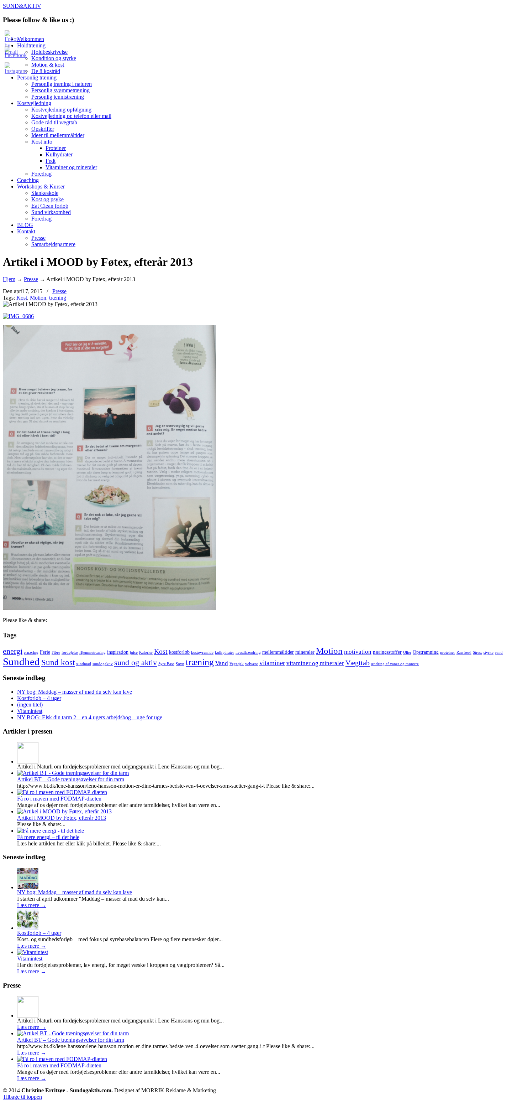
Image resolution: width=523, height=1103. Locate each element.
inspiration (117, 652)
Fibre (56, 652)
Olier (407, 652)
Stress (477, 652)
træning (57, 298)
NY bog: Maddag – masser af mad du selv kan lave (74, 692)
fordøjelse (70, 652)
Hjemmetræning (92, 652)
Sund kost (58, 662)
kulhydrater (224, 652)
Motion (38, 298)
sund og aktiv (135, 662)
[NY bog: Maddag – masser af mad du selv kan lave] (27, 887)
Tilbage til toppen (22, 1097)
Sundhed (21, 661)
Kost (21, 298)
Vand (221, 663)
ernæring (31, 652)
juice (134, 652)
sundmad (83, 664)
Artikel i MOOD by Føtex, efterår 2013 (61, 818)
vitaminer (272, 663)
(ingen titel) (30, 704)
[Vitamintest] (32, 952)
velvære (251, 664)
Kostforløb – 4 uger (39, 698)
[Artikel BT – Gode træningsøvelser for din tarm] (73, 773)
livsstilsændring (248, 652)
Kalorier (146, 652)
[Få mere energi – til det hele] (50, 831)
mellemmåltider (278, 652)
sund (499, 652)
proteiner (447, 652)
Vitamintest (29, 711)
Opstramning (426, 652)
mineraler (305, 652)
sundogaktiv (103, 664)
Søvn (180, 664)
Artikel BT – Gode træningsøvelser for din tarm (70, 779)
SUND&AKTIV (22, 6)
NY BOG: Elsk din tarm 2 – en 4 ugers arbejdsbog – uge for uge (89, 717)
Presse (31, 279)
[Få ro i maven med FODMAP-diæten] (62, 792)
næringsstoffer (387, 652)
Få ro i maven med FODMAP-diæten (59, 799)
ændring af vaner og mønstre (395, 664)
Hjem (9, 279)
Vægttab (357, 663)
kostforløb (179, 652)
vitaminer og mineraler (315, 663)
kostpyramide (202, 652)
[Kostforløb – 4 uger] (27, 928)
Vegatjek (236, 664)
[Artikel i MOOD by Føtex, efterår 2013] (64, 811)
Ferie (45, 652)
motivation (357, 651)
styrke (488, 652)
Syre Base (166, 664)
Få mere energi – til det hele (48, 837)
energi (12, 651)
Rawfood (463, 652)
